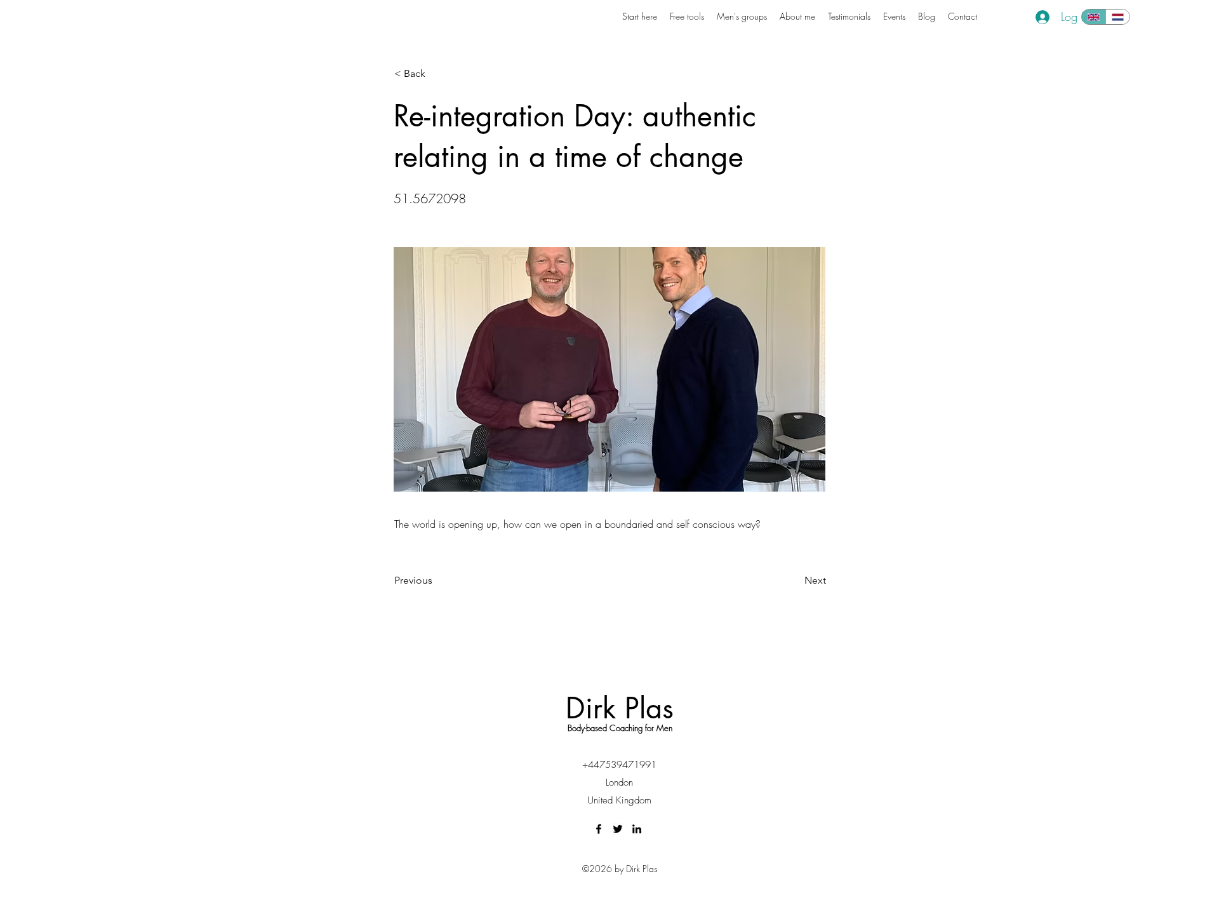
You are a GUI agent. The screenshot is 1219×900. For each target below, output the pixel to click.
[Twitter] (617, 829)
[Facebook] (598, 829)
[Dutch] (1117, 17)
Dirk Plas (620, 708)
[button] (436, 73)
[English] (1093, 17)
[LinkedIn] (636, 829)
